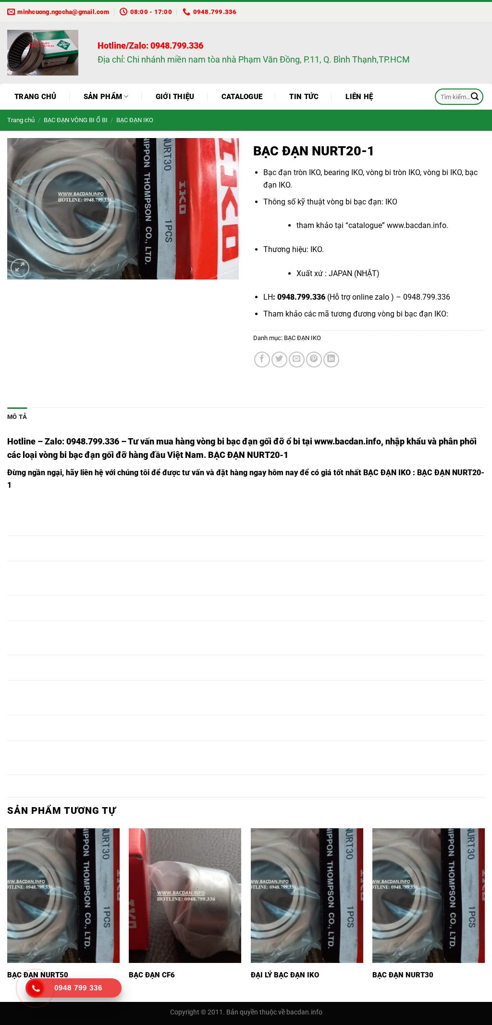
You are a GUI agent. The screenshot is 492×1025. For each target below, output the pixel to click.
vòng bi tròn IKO (393, 172)
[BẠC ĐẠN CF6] (185, 895)
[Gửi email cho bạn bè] (297, 359)
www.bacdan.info (416, 225)
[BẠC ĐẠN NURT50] (63, 895)
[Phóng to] (20, 268)
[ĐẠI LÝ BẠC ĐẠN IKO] (307, 895)
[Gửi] (475, 97)
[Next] (484, 914)
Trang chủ (35, 96)
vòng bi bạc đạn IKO (412, 313)
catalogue (365, 225)
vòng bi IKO (442, 172)
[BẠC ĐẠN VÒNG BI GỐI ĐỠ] (45, 53)
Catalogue (242, 96)
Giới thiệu (175, 96)
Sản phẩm (103, 96)
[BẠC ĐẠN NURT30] (428, 895)
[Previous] (7, 914)
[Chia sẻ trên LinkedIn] (331, 359)
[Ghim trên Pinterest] (314, 359)
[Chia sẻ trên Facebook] (262, 359)
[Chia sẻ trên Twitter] (279, 359)
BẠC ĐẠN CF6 (152, 975)
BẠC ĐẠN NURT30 (402, 975)
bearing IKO (343, 172)
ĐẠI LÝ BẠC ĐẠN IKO (285, 975)
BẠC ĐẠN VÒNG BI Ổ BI (76, 120)
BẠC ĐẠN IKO (134, 120)
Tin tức (304, 96)
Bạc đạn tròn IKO (291, 172)
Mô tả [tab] (17, 416)
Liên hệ (359, 96)
